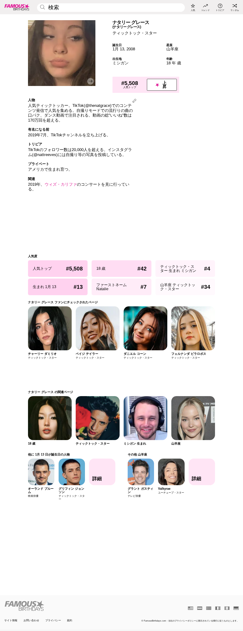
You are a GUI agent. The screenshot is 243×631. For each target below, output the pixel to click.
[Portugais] (208, 608)
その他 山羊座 (137, 454)
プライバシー (53, 620)
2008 (130, 49)
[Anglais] (190, 608)
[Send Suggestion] (134, 101)
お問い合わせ (31, 620)
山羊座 (172, 49)
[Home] (61, 605)
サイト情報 (10, 620)
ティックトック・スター (134, 33)
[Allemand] (236, 608)
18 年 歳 (173, 63)
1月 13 (118, 49)
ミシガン (120, 63)
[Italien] (226, 608)
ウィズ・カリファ (61, 184)
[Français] (217, 608)
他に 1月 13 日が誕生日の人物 (49, 454)
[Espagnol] (199, 608)
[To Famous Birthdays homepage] (17, 7)
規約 (69, 620)
